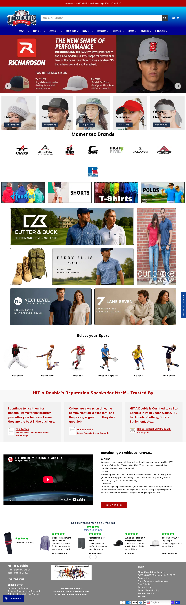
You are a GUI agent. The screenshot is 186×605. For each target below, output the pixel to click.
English (154, 602)
